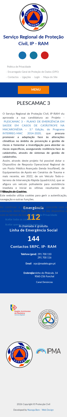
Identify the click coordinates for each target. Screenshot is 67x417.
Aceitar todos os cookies (18, 219)
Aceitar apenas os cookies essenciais (24, 225)
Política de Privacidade (43, 215)
